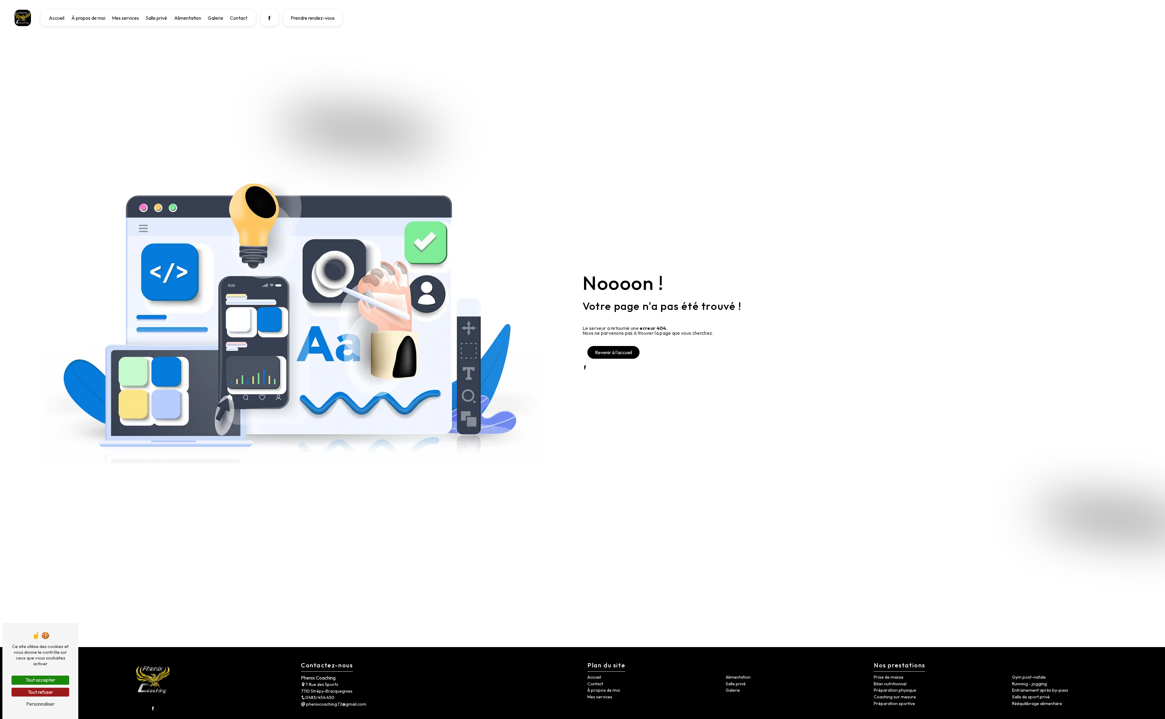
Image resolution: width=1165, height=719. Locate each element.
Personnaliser (40, 704)
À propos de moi (88, 18)
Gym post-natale (1029, 677)
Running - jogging (1029, 684)
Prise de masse (888, 677)
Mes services (125, 18)
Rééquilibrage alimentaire (1037, 703)
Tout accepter (40, 680)
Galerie (215, 18)
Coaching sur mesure (895, 697)
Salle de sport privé (1031, 697)
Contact (238, 18)
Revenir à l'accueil (613, 352)
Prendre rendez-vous (313, 18)
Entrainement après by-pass (1040, 690)
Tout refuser (40, 692)
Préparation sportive (894, 703)
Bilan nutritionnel (890, 684)
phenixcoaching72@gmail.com (335, 704)
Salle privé (156, 18)
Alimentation (187, 18)
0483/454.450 (319, 697)
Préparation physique (895, 690)
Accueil (56, 18)
